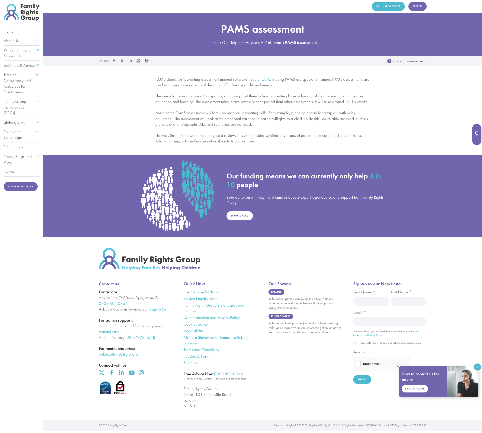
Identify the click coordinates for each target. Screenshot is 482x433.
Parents (276, 291)
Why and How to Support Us (18, 53)
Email (359, 312)
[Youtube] (131, 373)
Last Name (401, 292)
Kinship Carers (280, 316)
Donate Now (239, 215)
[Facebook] (111, 373)
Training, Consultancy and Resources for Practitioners (17, 83)
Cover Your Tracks (20, 186)
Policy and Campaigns (13, 134)
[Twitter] (101, 373)
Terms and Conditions (201, 349)
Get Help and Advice (239, 42)
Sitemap (190, 362)
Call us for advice (388, 6)
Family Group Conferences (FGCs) (15, 107)
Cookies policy (196, 324)
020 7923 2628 (141, 337)
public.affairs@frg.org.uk (119, 354)
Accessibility (194, 330)
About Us (11, 40)
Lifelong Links (14, 122)
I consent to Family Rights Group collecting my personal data (391, 342)
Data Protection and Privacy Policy (212, 317)
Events (9, 171)
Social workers (262, 79)
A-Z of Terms (271, 42)
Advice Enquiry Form (200, 298)
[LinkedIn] (121, 373)
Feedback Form (196, 356)
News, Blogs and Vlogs (18, 159)
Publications (13, 147)
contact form (109, 331)
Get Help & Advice (19, 65)
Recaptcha (362, 352)
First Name (363, 292)
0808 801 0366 (113, 303)
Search (417, 6)
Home (9, 31)
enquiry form (159, 309)
